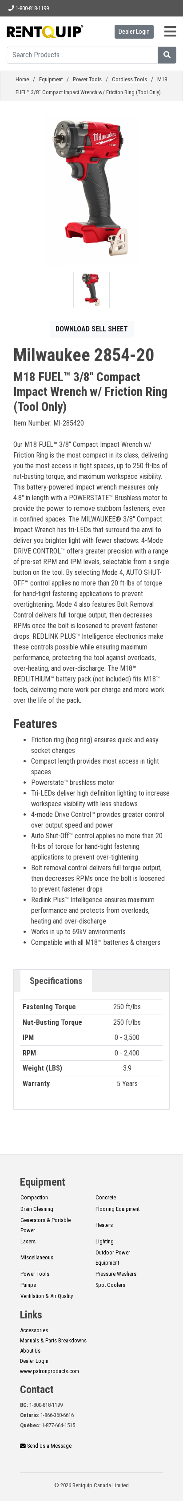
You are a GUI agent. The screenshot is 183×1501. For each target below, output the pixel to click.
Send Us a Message (49, 1445)
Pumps (28, 1285)
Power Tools (87, 79)
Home (22, 79)
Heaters (104, 1225)
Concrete (105, 1197)
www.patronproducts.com (49, 1371)
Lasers (28, 1241)
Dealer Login (134, 31)
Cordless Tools (129, 79)
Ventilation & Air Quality (46, 1296)
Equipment (51, 79)
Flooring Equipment (117, 1209)
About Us (30, 1350)
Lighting (104, 1241)
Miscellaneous (36, 1257)
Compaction (34, 1197)
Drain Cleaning (36, 1209)
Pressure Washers (115, 1273)
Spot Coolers (110, 1285)
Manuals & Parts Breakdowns (53, 1340)
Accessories (34, 1330)
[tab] (56, 981)
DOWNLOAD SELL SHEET (92, 329)
